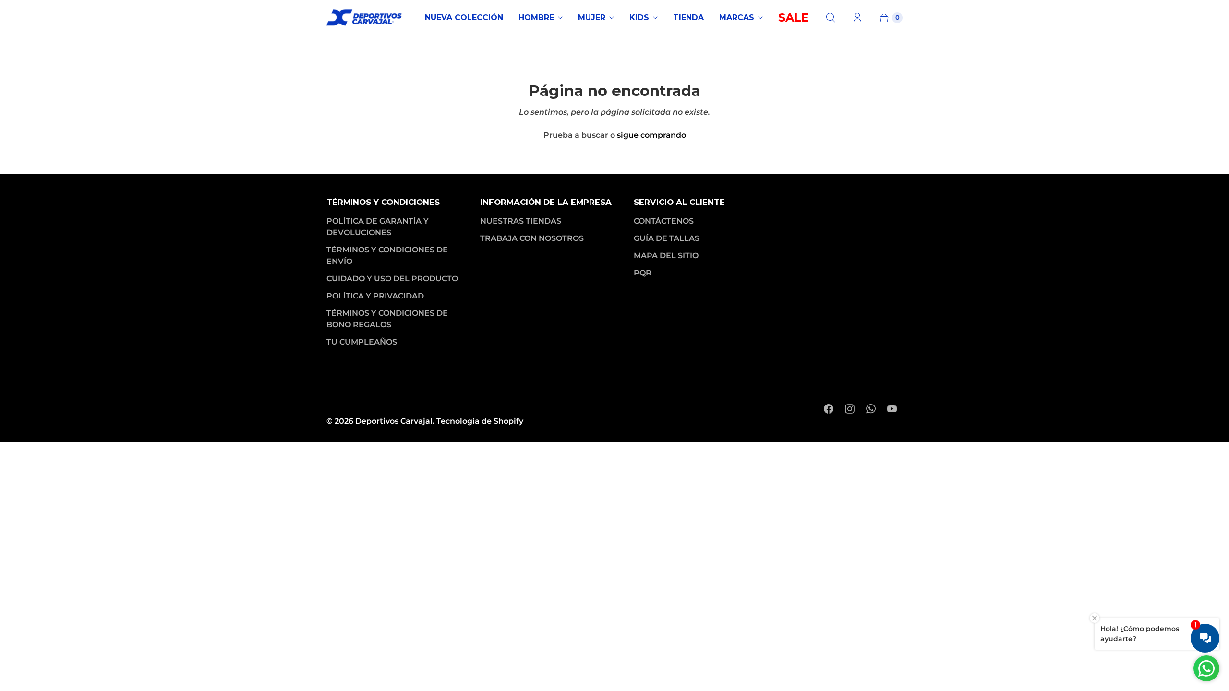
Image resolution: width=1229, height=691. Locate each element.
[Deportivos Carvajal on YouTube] (892, 408)
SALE (793, 17)
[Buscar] (830, 17)
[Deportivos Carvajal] (364, 17)
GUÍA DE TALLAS (666, 238)
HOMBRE (536, 17)
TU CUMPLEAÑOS (361, 341)
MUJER (591, 17)
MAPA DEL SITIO (666, 255)
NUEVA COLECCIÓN (464, 17)
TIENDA (688, 17)
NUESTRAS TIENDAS (520, 221)
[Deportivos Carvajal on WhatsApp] (870, 408)
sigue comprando (651, 135)
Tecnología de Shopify (479, 421)
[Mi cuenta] (857, 17)
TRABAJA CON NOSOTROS (532, 238)
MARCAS (736, 17)
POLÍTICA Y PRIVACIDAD (375, 295)
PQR (642, 272)
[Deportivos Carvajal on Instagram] (849, 408)
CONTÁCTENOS (664, 221)
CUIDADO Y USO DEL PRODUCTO (392, 278)
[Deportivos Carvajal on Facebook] (828, 408)
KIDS (639, 17)
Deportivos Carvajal (394, 421)
